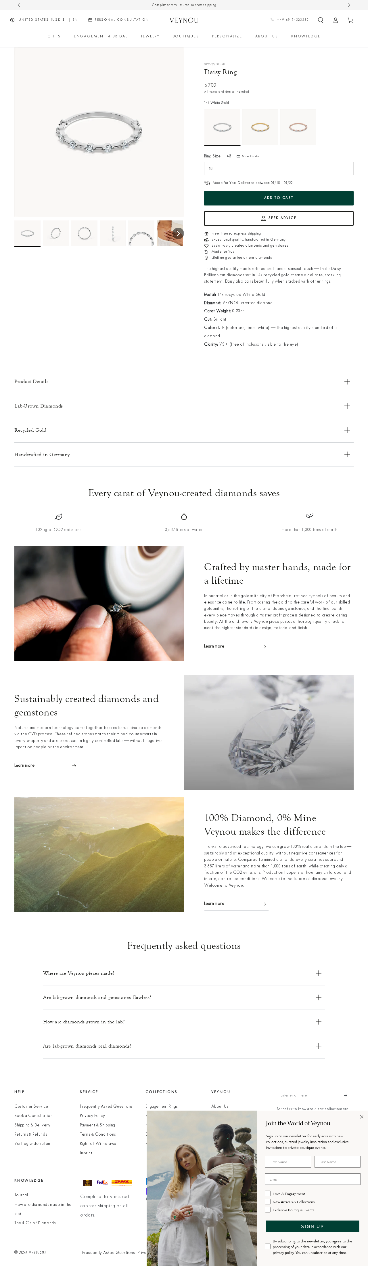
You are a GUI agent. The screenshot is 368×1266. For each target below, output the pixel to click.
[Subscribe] (349, 1095)
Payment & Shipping (97, 1125)
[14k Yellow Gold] (260, 127)
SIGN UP (312, 1226)
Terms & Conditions (98, 1134)
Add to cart (279, 198)
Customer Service (31, 1107)
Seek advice (283, 218)
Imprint (86, 1153)
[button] (320, 20)
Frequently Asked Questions (106, 1107)
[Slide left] (19, 5)
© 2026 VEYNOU (30, 1253)
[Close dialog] (361, 1116)
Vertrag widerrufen (32, 1144)
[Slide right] (349, 5)
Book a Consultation (33, 1116)
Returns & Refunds (30, 1134)
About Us (220, 1107)
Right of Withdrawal (98, 1144)
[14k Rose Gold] (298, 127)
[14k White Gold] (222, 127)
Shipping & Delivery (32, 1125)
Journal (21, 1195)
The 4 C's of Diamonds (35, 1223)
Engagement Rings (161, 1107)
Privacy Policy (92, 1116)
